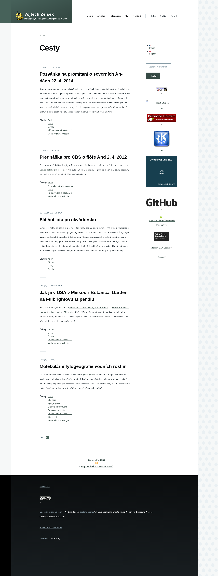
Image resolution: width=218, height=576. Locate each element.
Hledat (153, 16)
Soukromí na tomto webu (51, 527)
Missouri (68, 311)
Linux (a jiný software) (57, 407)
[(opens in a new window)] (161, 91)
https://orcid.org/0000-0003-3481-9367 (162, 222)
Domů (42, 35)
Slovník (173, 16)
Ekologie (52, 400)
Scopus (160, 256)
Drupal (53, 538)
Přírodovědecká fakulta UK (60, 130)
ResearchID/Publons (160, 247)
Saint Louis (55, 311)
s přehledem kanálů (97, 466)
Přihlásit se (45, 487)
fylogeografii (88, 374)
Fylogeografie (54, 403)
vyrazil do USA (99, 307)
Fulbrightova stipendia (79, 307)
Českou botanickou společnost (53, 169)
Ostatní (51, 127)
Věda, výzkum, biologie (58, 134)
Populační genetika (56, 410)
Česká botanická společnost (60, 186)
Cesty (50, 123)
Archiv (163, 16)
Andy (50, 120)
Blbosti (51, 262)
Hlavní (96, 459)
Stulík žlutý (53, 417)
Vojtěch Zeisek (39, 14)
